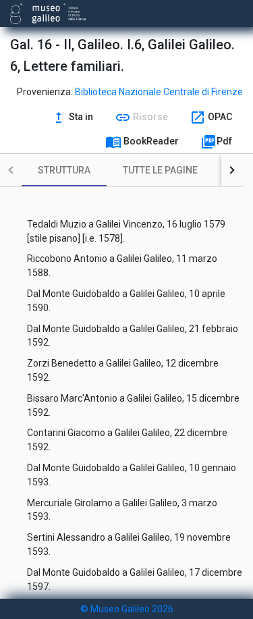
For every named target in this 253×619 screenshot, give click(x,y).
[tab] (64, 170)
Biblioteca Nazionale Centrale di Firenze (159, 91)
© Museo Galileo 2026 (126, 608)
